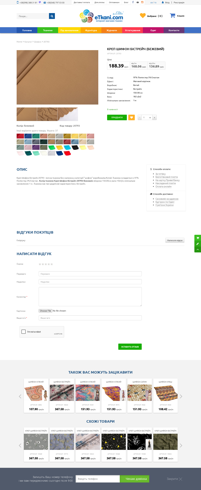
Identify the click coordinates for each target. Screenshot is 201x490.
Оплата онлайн (164, 186)
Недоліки (21, 281)
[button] (167, 2)
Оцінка (20, 263)
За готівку (161, 173)
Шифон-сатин (140, 381)
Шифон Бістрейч (62, 381)
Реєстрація (179, 2)
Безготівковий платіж (167, 176)
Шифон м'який (36, 381)
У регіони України (165, 204)
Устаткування (132, 30)
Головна (27, 30)
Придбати (117, 117)
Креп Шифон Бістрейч (36, 430)
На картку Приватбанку (168, 180)
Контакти (174, 30)
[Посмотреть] (27, 114)
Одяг (153, 30)
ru (155, 2)
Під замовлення (69, 30)
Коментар (22, 296)
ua (151, 2)
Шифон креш (165, 381)
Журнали (112, 30)
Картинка (21, 310)
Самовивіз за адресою (167, 198)
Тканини (48, 30)
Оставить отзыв (130, 346)
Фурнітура (91, 30)
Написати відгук (174, 240)
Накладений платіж (166, 183)
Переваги (21, 273)
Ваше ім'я (22, 317)
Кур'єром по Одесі (165, 201)
